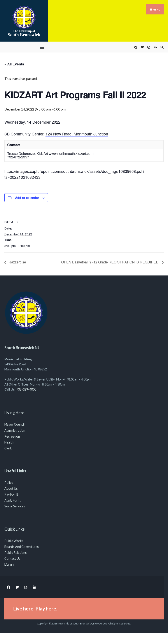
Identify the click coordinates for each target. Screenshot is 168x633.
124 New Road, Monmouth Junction (77, 134)
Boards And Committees (21, 547)
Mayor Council (14, 424)
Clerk (8, 448)
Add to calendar (27, 198)
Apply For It (12, 500)
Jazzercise (17, 262)
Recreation (12, 436)
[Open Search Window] (161, 47)
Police (8, 482)
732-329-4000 (26, 389)
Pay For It (11, 494)
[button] (42, 47)
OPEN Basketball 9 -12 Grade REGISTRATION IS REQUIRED (110, 262)
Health (9, 442)
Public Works (13, 541)
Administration (14, 430)
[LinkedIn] (155, 47)
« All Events (14, 64)
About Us (11, 488)
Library (9, 564)
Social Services (14, 506)
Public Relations (15, 552)
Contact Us (12, 558)
